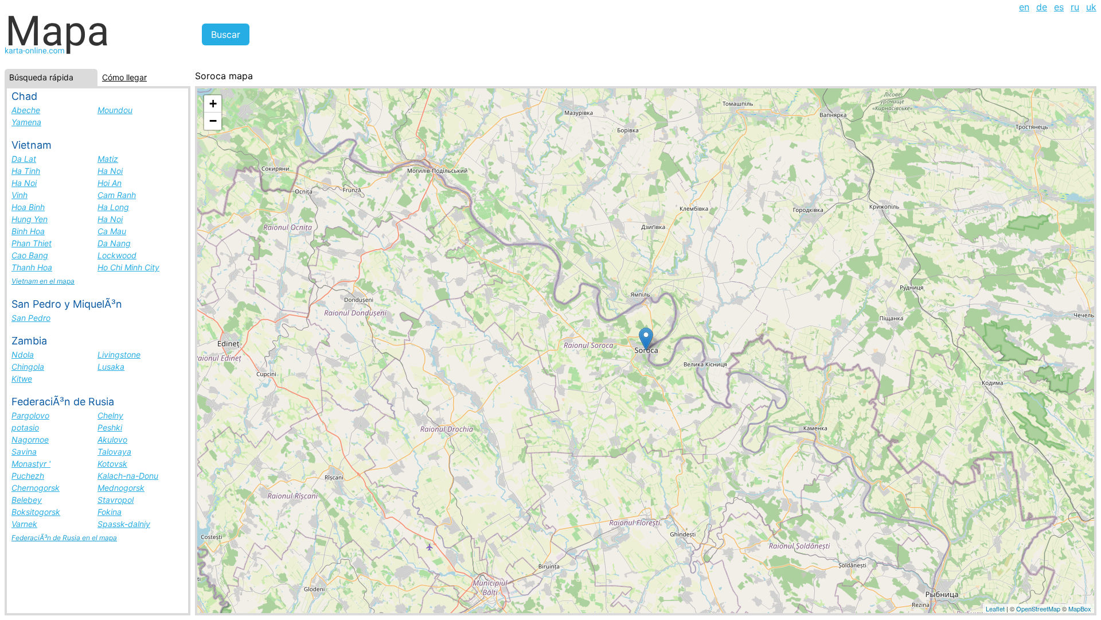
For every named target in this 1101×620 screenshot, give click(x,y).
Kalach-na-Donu (127, 475)
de (1041, 7)
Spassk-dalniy (123, 524)
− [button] (213, 121)
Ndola (22, 354)
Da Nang (114, 243)
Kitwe (21, 378)
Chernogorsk (35, 488)
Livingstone (118, 354)
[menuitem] (1024, 7)
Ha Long (113, 207)
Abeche (25, 110)
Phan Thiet (31, 243)
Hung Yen (29, 219)
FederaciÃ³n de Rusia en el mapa (64, 537)
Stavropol (115, 500)
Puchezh (27, 475)
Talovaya (114, 451)
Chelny (110, 415)
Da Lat (23, 159)
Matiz (107, 159)
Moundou (114, 110)
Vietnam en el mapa (43, 281)
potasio (25, 427)
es (1059, 7)
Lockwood (116, 255)
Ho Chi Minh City (128, 267)
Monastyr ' (30, 463)
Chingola (27, 366)
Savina (24, 451)
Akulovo (112, 439)
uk (1091, 7)
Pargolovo (30, 415)
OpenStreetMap (1038, 608)
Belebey (26, 500)
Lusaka (110, 366)
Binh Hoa (28, 231)
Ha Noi (110, 171)
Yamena (26, 122)
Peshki (109, 427)
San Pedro (30, 318)
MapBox (1079, 608)
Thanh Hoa (31, 267)
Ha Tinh (25, 171)
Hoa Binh (28, 207)
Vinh (19, 195)
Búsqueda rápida (41, 77)
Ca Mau (111, 231)
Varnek (24, 524)
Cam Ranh (116, 195)
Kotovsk (112, 463)
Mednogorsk (121, 488)
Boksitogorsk (35, 512)
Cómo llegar (124, 77)
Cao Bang (29, 255)
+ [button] (213, 103)
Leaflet (995, 608)
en (1024, 7)
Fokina (109, 512)
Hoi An (109, 183)
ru (1075, 7)
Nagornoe (30, 439)
